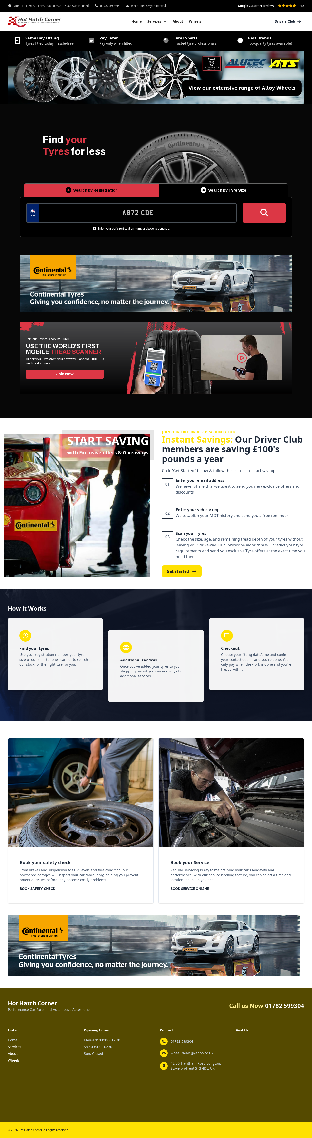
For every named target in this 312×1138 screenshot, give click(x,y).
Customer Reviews (256, 6)
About (178, 21)
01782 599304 (110, 6)
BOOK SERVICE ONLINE (189, 888)
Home (136, 21)
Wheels (195, 21)
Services (14, 1046)
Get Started (178, 571)
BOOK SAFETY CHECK (37, 888)
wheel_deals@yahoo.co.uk (148, 6)
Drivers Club (285, 21)
